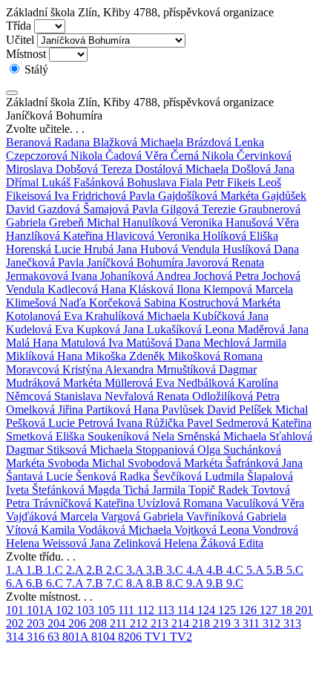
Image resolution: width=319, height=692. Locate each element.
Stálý (35, 69)
